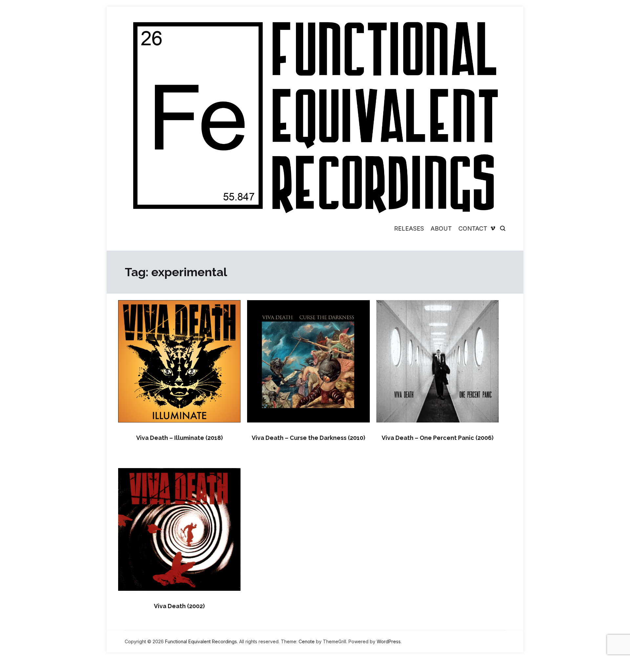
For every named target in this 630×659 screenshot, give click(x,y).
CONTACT (472, 228)
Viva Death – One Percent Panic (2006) (438, 437)
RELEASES (409, 228)
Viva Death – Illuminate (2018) (179, 437)
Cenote (307, 641)
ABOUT (441, 228)
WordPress (389, 641)
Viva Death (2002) (179, 606)
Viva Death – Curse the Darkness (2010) (308, 437)
